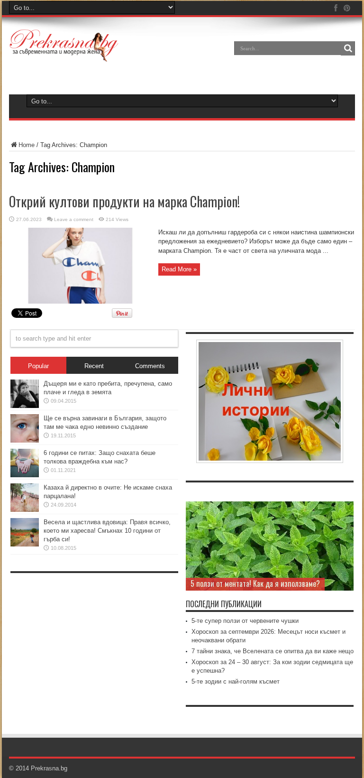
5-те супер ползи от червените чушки (245, 620)
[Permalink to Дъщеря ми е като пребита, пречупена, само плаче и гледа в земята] (24, 405)
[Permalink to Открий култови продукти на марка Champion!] (80, 301)
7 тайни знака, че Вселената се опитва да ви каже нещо (272, 651)
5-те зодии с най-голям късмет (235, 681)
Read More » (179, 269)
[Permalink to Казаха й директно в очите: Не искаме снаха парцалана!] (24, 509)
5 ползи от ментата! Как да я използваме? (255, 583)
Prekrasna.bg (49, 768)
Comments (150, 366)
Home (26, 144)
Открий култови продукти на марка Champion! (124, 201)
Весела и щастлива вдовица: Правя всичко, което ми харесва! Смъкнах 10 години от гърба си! (107, 531)
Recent (94, 366)
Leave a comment (73, 219)
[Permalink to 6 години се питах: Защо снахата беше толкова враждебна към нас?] (24, 475)
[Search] (348, 48)
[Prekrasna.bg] (64, 55)
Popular (38, 366)
